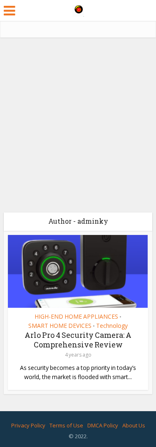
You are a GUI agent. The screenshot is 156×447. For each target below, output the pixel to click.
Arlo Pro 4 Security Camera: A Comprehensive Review (78, 340)
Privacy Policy (28, 425)
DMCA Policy (102, 425)
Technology (112, 326)
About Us (133, 425)
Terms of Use (66, 425)
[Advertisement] (78, 128)
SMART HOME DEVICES (60, 326)
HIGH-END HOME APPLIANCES (76, 317)
